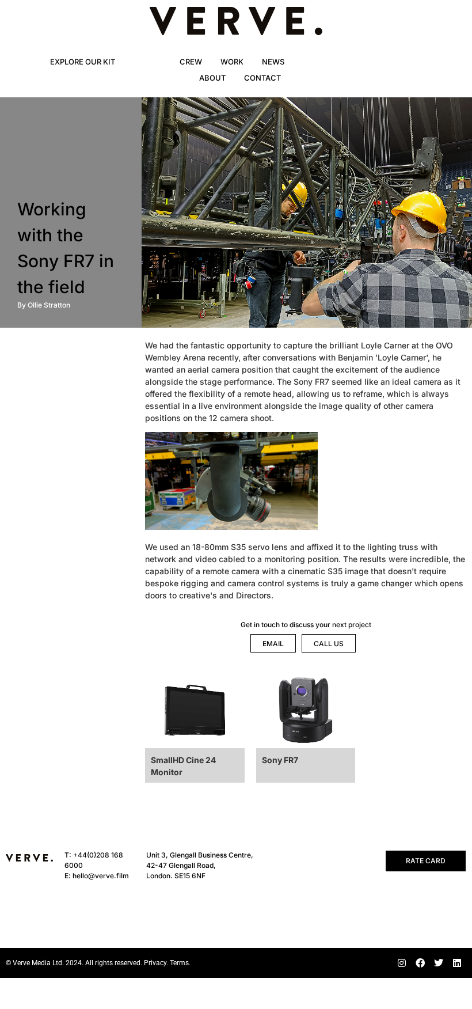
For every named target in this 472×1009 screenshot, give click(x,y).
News (273, 61)
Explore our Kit (82, 61)
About (212, 77)
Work (231, 61)
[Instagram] (402, 963)
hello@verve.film (101, 875)
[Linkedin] (457, 963)
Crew (191, 61)
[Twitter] (438, 963)
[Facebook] (420, 963)
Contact (262, 77)
